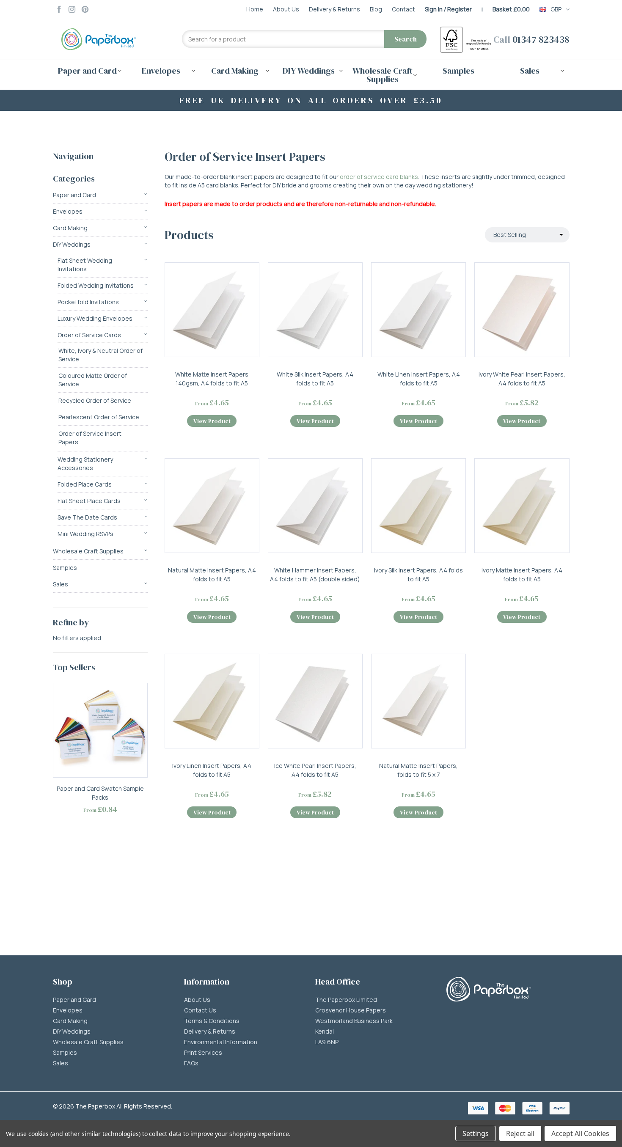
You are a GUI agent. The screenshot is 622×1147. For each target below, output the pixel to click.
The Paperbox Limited (346, 1000)
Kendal (324, 1031)
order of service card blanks (379, 177)
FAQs (191, 1063)
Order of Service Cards (89, 335)
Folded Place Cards (85, 484)
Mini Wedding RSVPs (85, 534)
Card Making (70, 228)
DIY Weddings (72, 244)
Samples (458, 71)
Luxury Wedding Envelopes (95, 318)
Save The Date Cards (87, 517)
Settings (475, 1133)
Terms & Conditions (211, 1021)
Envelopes (68, 211)
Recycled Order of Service (94, 400)
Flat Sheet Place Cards (89, 501)
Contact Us (200, 1010)
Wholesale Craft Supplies (88, 551)
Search (405, 39)
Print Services (203, 1052)
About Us (197, 1000)
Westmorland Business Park (354, 1021)
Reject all (520, 1133)
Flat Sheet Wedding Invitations (85, 264)
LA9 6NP (327, 1042)
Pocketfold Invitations (88, 302)
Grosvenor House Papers (350, 1010)
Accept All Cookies (580, 1133)
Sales (60, 584)
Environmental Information (220, 1042)
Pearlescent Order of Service (98, 417)
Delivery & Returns (209, 1031)
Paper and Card (74, 195)
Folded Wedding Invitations (96, 285)
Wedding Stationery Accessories (85, 463)
